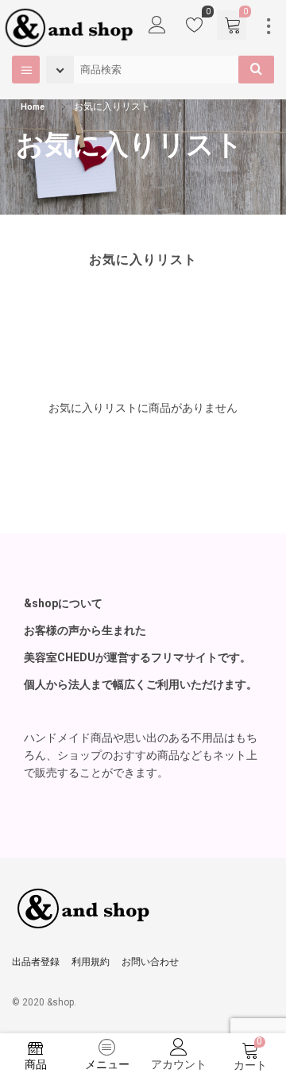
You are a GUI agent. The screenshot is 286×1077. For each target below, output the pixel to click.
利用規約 (91, 961)
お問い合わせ (150, 961)
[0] (194, 28)
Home (32, 107)
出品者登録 (36, 961)
